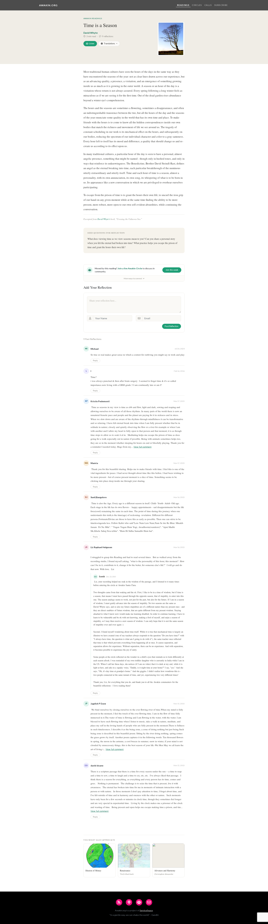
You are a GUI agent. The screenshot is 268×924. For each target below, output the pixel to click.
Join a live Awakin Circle (130, 268)
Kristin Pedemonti (100, 401)
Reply (95, 360)
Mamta (94, 463)
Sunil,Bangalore (99, 497)
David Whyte (90, 32)
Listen (91, 43)
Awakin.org (48, 5)
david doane (97, 765)
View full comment (143, 447)
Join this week (171, 270)
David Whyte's (103, 219)
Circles (197, 5)
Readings (183, 5)
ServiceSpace (146, 910)
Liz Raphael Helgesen (101, 547)
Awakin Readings (92, 18)
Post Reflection (171, 326)
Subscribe (221, 5)
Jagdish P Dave (98, 703)
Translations (109, 43)
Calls (208, 5)
